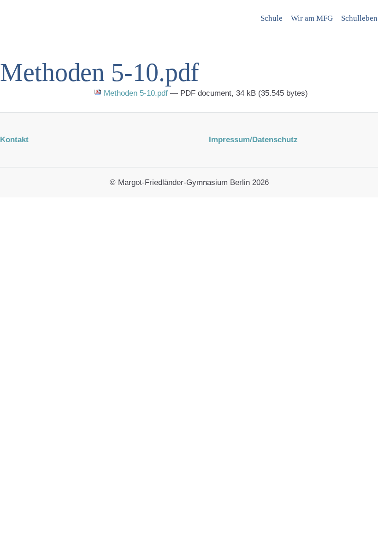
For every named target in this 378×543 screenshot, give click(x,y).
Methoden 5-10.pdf (135, 93)
